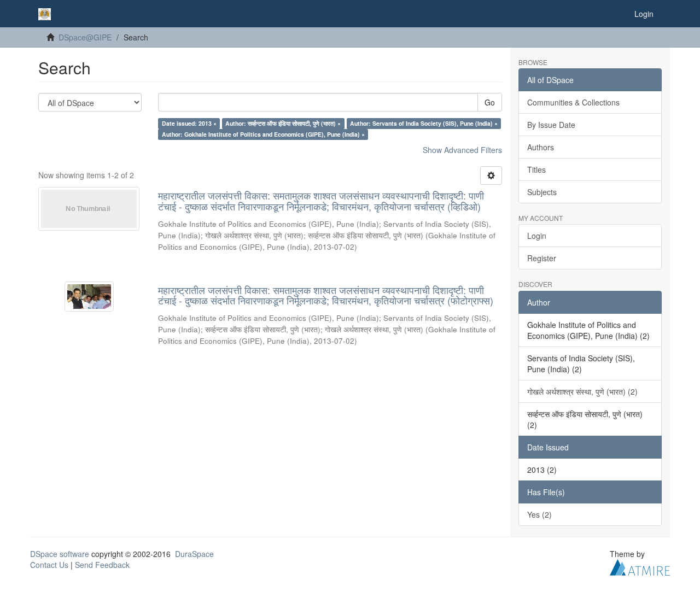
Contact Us (49, 564)
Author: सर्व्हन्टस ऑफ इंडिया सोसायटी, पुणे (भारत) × (283, 123)
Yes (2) (539, 514)
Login (536, 235)
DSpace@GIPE (85, 37)
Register (541, 258)
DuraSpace (194, 553)
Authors (540, 147)
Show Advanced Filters (462, 149)
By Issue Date (551, 124)
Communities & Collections (573, 102)
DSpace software (59, 553)
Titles (536, 169)
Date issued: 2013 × (189, 123)
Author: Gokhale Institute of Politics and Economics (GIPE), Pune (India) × (263, 134)
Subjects (542, 191)
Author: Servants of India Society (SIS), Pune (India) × (424, 123)
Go (490, 102)
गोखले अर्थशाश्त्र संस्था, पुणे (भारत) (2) (582, 391)
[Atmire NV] (640, 565)
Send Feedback (102, 564)
